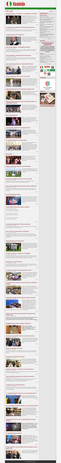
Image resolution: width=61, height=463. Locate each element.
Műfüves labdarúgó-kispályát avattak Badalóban (18, 166)
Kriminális (28, 8)
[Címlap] (16, 4)
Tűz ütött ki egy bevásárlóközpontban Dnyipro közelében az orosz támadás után (47, 29)
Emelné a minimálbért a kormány (14, 348)
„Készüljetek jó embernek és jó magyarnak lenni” (18, 127)
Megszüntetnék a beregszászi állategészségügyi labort (20, 89)
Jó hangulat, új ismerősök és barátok (15, 356)
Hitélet (32, 8)
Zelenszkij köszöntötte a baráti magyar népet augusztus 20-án (46, 19)
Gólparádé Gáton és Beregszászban (15, 241)
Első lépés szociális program (45, 55)
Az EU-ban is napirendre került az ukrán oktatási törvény (20, 336)
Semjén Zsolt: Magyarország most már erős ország (19, 178)
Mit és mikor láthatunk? (12, 115)
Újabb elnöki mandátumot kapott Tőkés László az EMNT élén (21, 186)
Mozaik (40, 8)
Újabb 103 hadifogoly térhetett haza (48, 17)
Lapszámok (51, 8)
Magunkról (30, 461)
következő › (50, 38)
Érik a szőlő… (9, 154)
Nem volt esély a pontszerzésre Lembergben (17, 231)
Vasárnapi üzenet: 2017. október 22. (15, 34)
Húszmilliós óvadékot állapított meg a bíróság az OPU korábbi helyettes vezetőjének (47, 22)
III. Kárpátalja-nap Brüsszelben (14, 433)
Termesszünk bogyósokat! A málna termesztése (18, 224)
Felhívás (36, 8)
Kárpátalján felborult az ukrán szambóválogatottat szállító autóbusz (20, 420)
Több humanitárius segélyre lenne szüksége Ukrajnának (20, 376)
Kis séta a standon (45, 16)
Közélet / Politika (11, 8)
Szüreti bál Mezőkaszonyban (13, 194)
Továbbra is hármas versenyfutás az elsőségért (18, 253)
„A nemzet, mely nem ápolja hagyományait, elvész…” (19, 270)
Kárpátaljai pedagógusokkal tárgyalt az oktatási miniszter (20, 297)
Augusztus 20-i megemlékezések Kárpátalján (46, 25)
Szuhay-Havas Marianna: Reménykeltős (45, 32)
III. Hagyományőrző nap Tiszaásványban (16, 140)
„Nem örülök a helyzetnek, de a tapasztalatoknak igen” (20, 64)
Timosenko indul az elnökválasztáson (15, 385)
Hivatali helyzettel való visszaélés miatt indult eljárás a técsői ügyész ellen (21, 447)
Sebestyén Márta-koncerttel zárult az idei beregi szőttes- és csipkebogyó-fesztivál (21, 102)
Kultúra (17, 8)
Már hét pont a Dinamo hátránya (14, 261)
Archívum (34, 461)
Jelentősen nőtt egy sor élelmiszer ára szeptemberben (20, 369)
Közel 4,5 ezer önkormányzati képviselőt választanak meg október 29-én (20, 314)
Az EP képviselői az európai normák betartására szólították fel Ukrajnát (21, 283)
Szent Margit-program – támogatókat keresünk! (18, 47)
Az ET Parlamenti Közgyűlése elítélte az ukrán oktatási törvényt (22, 405)
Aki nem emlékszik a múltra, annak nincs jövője (18, 76)
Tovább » (37, 42)
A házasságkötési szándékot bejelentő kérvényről (18, 55)
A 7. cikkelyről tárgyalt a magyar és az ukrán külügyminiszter (21, 393)
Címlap (6, 8)
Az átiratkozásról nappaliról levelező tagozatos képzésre (20, 27)
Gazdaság (24, 8)
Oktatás (20, 8)
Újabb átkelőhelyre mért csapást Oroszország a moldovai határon (46, 27)
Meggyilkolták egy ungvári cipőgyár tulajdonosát (18, 323)
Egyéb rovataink (45, 8)
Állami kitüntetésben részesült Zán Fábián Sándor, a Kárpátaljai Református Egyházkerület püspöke (47, 34)
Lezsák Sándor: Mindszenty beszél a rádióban (17, 207)
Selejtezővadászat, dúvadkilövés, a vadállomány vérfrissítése (21, 13)
